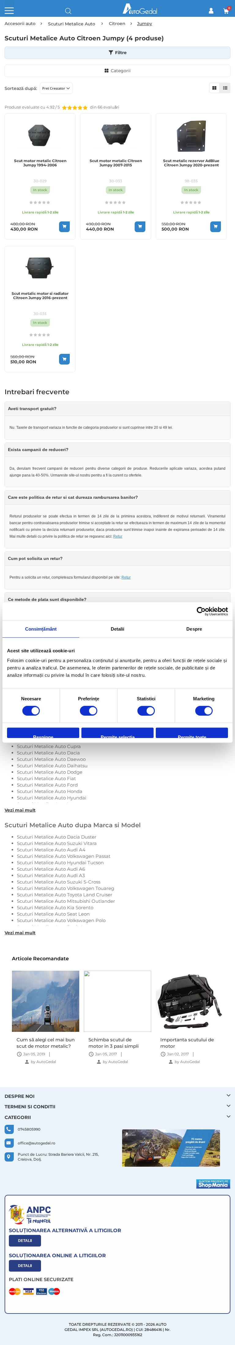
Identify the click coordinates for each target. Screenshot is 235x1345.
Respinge (43, 736)
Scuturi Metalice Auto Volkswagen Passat (63, 856)
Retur (117, 536)
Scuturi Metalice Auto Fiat (46, 778)
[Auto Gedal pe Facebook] (171, 1148)
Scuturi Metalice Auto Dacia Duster (56, 837)
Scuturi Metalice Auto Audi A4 (51, 850)
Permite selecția (118, 736)
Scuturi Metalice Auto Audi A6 (51, 869)
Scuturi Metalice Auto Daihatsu (52, 766)
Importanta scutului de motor (187, 1043)
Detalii (25, 1241)
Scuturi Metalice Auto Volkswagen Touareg (65, 888)
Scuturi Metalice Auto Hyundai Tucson (60, 862)
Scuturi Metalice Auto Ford (47, 785)
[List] (225, 88)
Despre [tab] (194, 629)
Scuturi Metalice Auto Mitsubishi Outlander (66, 901)
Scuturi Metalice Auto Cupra (49, 746)
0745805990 (29, 1129)
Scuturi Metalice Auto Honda (49, 791)
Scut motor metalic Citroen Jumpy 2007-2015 (116, 163)
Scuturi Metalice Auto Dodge (49, 772)
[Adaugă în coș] (64, 226)
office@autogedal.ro (36, 1143)
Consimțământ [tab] (41, 629)
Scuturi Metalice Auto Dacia (48, 753)
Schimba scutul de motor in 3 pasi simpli (113, 1043)
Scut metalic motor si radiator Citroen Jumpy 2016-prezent (40, 295)
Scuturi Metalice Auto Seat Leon (53, 914)
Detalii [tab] (118, 629)
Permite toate (192, 736)
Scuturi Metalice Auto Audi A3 (51, 875)
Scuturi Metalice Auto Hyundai (51, 798)
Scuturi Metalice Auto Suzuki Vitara (57, 843)
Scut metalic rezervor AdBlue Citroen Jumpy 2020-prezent (191, 163)
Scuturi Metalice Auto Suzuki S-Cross (58, 882)
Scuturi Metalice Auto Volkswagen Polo (61, 920)
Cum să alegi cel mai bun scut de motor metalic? (46, 1043)
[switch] (88, 711)
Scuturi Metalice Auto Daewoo (51, 759)
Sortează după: (21, 88)
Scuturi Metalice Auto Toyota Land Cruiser (64, 895)
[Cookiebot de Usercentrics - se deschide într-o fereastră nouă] (201, 611)
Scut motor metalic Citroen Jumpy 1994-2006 (40, 163)
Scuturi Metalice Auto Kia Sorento (55, 907)
